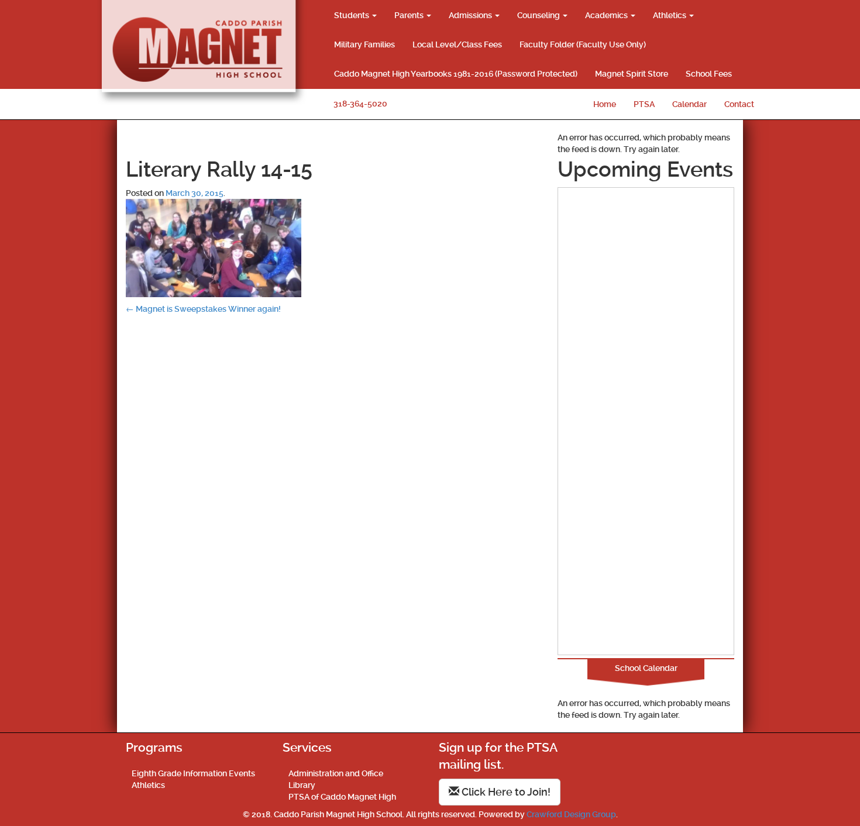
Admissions (471, 15)
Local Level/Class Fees (457, 44)
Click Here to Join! (505, 792)
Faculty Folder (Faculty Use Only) (583, 44)
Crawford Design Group (571, 814)
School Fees (709, 73)
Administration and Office (335, 773)
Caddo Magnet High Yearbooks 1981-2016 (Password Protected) (455, 73)
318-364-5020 (360, 103)
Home (604, 104)
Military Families (364, 44)
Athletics (670, 15)
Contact (739, 104)
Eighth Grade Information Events (193, 773)
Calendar (689, 104)
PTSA (644, 104)
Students (352, 15)
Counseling (539, 15)
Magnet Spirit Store (631, 73)
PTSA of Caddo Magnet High (342, 796)
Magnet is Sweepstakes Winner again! (203, 309)
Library (301, 785)
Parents (409, 15)
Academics (607, 15)
